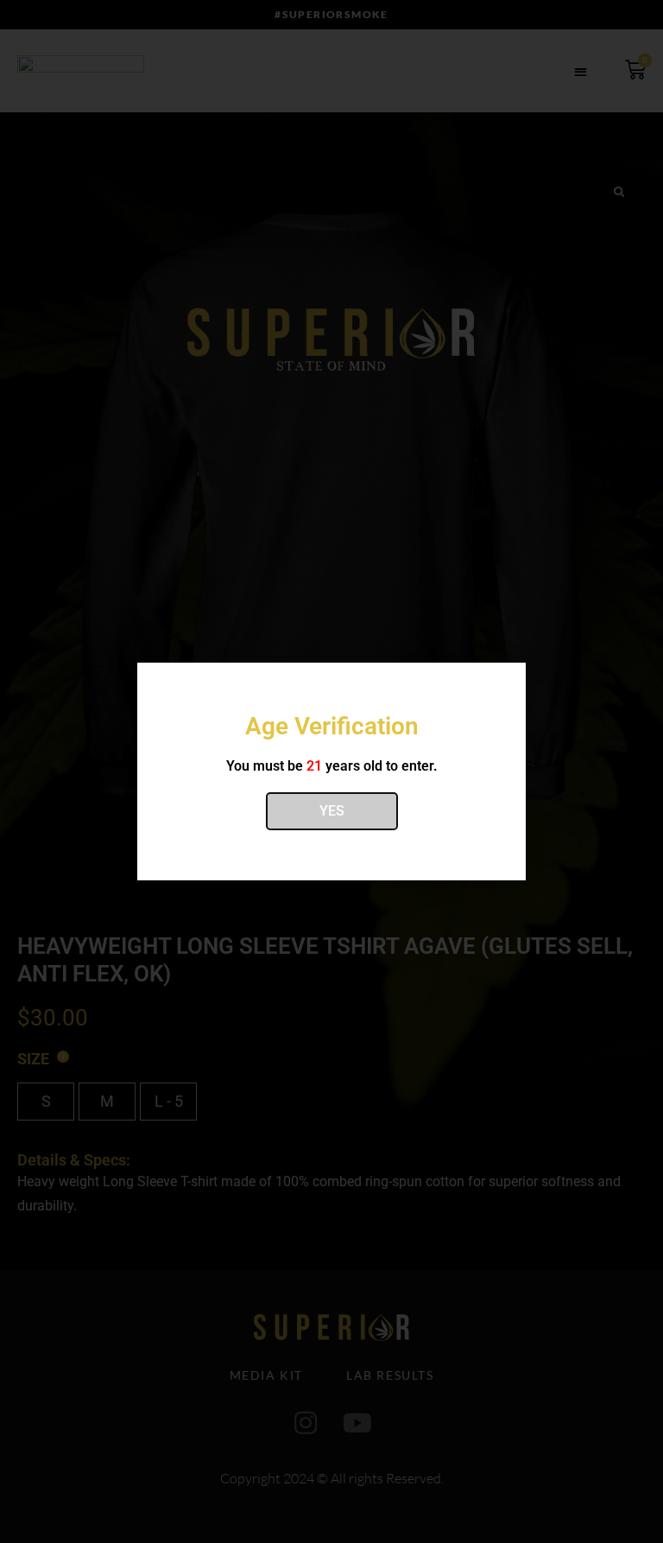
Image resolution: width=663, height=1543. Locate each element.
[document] (331, 771)
